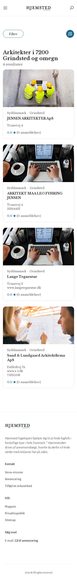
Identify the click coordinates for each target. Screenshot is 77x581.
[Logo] (38, 8)
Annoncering (13, 479)
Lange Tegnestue (22, 277)
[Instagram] (17, 552)
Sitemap (10, 520)
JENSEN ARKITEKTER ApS (30, 118)
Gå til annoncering (26, 540)
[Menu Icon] (5, 8)
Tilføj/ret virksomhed (18, 486)
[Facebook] (8, 552)
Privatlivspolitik (15, 513)
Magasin (10, 506)
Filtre (13, 34)
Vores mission (14, 472)
